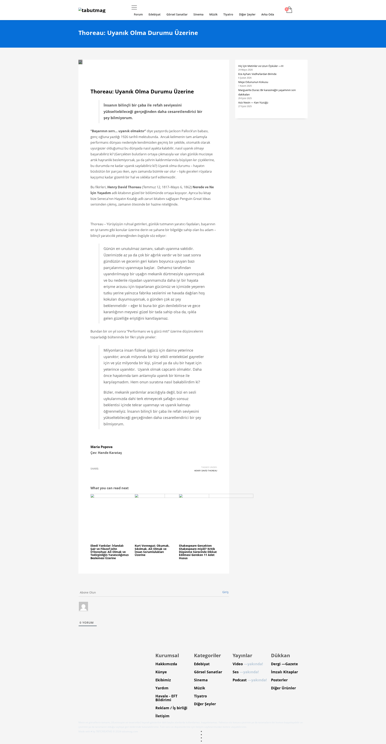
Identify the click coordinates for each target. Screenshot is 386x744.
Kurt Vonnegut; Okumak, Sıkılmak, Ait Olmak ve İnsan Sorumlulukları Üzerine (152, 550)
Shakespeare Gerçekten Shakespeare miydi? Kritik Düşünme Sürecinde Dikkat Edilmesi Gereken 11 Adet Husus (198, 552)
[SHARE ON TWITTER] (93, 474)
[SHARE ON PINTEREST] (115, 474)
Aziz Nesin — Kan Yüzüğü (253, 102)
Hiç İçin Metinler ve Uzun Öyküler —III (260, 66)
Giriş (225, 592)
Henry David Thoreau (205, 470)
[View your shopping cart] (289, 10)
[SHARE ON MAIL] (122, 474)
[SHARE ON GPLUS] (108, 474)
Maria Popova (101, 447)
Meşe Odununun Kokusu (253, 82)
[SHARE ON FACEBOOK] (101, 474)
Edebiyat (133, 70)
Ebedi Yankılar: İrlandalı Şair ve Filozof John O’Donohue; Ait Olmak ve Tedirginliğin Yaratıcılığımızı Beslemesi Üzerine (109, 552)
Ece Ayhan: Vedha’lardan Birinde (257, 74)
